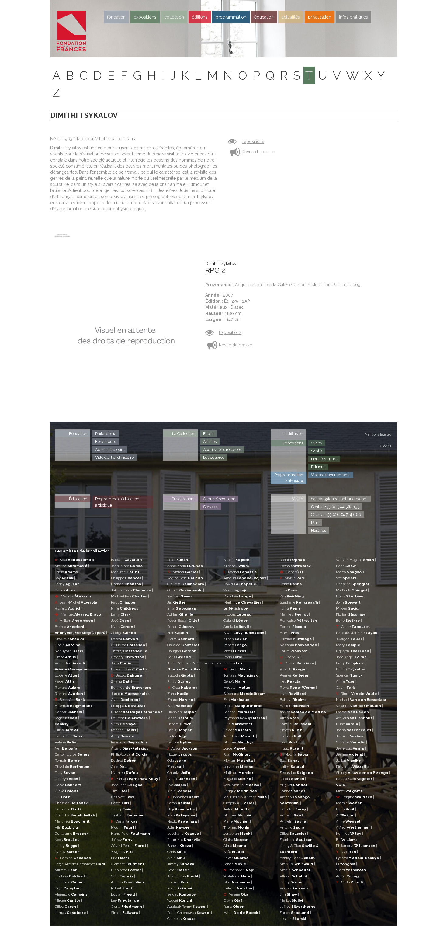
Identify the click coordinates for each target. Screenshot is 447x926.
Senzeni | (241, 712)
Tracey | (122, 809)
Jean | (294, 693)
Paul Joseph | (355, 779)
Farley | (68, 584)
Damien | (74, 858)
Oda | (177, 760)
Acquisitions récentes (222, 449)
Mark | (123, 627)
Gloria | (127, 906)
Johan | (236, 864)
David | (241, 584)
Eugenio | (238, 779)
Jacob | (129, 675)
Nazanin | (299, 645)
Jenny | (293, 882)
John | (122, 663)
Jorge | (236, 748)
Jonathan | (70, 882)
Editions (318, 467)
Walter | (295, 706)
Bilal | (180, 706)
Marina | (72, 566)
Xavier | (238, 730)
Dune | (348, 724)
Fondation (116, 17)
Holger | (180, 754)
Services (210, 506)
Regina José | (186, 578)
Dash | (347, 566)
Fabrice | (180, 742)
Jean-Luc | (351, 748)
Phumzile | (185, 839)
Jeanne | (350, 754)
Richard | (69, 608)
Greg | (183, 687)
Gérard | (185, 590)
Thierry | (130, 651)
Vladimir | (70, 639)
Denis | (180, 730)
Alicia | (290, 718)
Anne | (349, 821)
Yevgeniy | (123, 852)
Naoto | (183, 821)
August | (294, 785)
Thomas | (237, 827)
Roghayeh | (240, 870)
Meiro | (180, 888)
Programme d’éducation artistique (117, 501)
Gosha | (296, 566)
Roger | (67, 718)
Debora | (180, 724)
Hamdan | (294, 809)
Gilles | (67, 730)
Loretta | (234, 663)
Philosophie (105, 433)
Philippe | (127, 578)
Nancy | (68, 852)
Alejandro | (72, 894)
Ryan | (238, 754)
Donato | (294, 627)
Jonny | (67, 846)
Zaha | (178, 693)
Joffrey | (122, 839)
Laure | (295, 651)
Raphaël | (124, 730)
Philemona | (356, 846)
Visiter (297, 498)
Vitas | (236, 651)
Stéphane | (245, 693)
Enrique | (241, 791)
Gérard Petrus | (129, 846)
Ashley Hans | (298, 858)
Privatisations (183, 498)
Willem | (75, 620)
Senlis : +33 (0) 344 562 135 (335, 506)
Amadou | (295, 797)
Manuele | (126, 572)
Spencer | (350, 675)
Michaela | (352, 590)
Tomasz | (242, 675)
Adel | (75, 560)
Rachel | (241, 572)
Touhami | (128, 815)
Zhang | (121, 681)
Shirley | (363, 773)
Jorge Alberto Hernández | (81, 864)
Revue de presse (258, 151)
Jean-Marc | (127, 566)
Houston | (238, 687)
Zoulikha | (76, 815)
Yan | (293, 596)
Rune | (235, 906)
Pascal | (125, 639)
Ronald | (293, 560)
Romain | (69, 760)
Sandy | (295, 912)
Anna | (346, 681)
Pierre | (181, 639)
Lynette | (358, 858)
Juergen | (350, 639)
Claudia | (186, 584)
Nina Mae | (127, 870)
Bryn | (69, 888)
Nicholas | (182, 712)
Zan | (175, 766)
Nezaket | (123, 797)
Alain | (125, 700)
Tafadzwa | (240, 736)
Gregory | (128, 657)
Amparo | (292, 815)
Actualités (291, 17)
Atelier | (355, 718)
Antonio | (293, 827)
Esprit (208, 433)
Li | (346, 864)
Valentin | (359, 706)
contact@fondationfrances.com (339, 498)
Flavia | (290, 633)
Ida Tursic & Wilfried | (246, 797)
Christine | (353, 584)
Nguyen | (353, 651)
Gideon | (292, 730)
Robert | (123, 888)
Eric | (121, 858)
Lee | (127, 900)
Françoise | (299, 620)
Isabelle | (127, 560)
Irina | (182, 608)
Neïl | (67, 748)
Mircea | (68, 900)
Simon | (125, 912)
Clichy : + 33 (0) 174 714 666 (336, 514)
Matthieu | (73, 821)
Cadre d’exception (219, 498)
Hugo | (292, 748)
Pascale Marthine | (357, 633)
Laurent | (130, 718)
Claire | (237, 839)
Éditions (199, 17)
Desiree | (124, 760)
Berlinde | (132, 687)
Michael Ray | (130, 596)
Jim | (289, 894)
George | (124, 633)
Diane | (66, 657)
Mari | (182, 815)
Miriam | (67, 870)
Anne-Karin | (186, 566)
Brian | (346, 809)
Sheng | (291, 657)
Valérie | (66, 742)
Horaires (318, 530)
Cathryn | (67, 779)
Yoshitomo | (238, 876)
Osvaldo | (184, 645)
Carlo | (350, 882)
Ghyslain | (73, 766)
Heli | (291, 681)
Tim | (120, 791)
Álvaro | (130, 748)
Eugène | (68, 675)
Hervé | (69, 785)
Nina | (125, 608)
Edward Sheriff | (130, 669)
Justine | (297, 639)
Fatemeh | (74, 706)
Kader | (66, 681)
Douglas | (182, 651)
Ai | (346, 815)
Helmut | (239, 888)
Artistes (210, 441)
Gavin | (346, 687)
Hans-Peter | (131, 833)
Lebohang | (184, 833)
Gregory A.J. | (240, 803)
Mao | (347, 852)
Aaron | (348, 876)
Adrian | (181, 614)
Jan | (131, 693)
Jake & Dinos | (132, 590)
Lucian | (124, 894)
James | (71, 912)
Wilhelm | (294, 821)
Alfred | (354, 827)
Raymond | (130, 742)
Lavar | (237, 858)
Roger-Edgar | (184, 620)
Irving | (291, 608)
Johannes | (184, 797)
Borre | (349, 620)
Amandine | (71, 663)
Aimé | (236, 846)
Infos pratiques (353, 17)
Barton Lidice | (73, 754)
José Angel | (352, 657)
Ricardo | (294, 669)
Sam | (123, 876)
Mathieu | (125, 773)
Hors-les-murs (324, 459)
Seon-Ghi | (71, 700)
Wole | (236, 590)
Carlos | (66, 590)
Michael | (237, 566)
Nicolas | (238, 614)
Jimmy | (181, 864)
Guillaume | (73, 833)
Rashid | (182, 779)
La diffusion (292, 433)
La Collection (183, 433)
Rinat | (350, 791)
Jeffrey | (298, 906)
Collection (174, 17)
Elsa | (290, 760)
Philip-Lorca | (130, 754)
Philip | (179, 681)
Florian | (352, 614)
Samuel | (297, 724)
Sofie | (235, 852)
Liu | (63, 797)
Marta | (351, 572)
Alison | (183, 748)
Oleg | (120, 766)
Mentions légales (378, 435)
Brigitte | (355, 797)
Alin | (67, 827)
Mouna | (296, 754)
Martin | (243, 602)
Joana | (354, 730)
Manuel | (79, 614)
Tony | (66, 773)
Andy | (124, 736)
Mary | (349, 645)
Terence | (178, 882)
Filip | (239, 724)
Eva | (177, 785)
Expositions (145, 17)
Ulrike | (67, 791)
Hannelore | (70, 736)
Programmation (231, 17)
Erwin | (234, 900)
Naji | (182, 809)
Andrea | (128, 882)
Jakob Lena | (183, 876)
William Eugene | (356, 560)
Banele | (180, 846)
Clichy (316, 443)
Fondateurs (105, 441)
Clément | (128, 864)
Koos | (68, 839)
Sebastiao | (297, 773)
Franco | (70, 627)
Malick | (293, 900)
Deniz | (292, 584)
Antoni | (237, 809)
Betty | (351, 663)
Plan (315, 522)
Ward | (352, 870)
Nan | (178, 633)
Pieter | (178, 736)
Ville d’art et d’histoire (114, 457)
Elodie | (68, 645)
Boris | (234, 657)
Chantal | (179, 773)
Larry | (121, 614)
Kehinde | (349, 833)
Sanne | (293, 791)
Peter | (178, 560)
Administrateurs (109, 449)
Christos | (351, 742)
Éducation (78, 498)
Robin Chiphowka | (189, 912)
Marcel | (183, 572)
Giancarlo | (68, 809)
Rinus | (357, 693)
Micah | (236, 639)
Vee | (347, 578)
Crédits (385, 446)
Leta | (289, 590)
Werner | (295, 675)
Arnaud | (246, 578)
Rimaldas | (353, 766)
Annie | (238, 627)
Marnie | (349, 803)
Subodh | (181, 675)
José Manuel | (127, 785)
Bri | (347, 839)
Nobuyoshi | (70, 651)
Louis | (350, 596)
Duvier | (137, 712)
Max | (238, 882)
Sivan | (245, 633)
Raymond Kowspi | (245, 718)
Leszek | (294, 919)
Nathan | (127, 584)
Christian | (72, 803)
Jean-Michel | (77, 602)
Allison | (295, 876)
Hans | (242, 912)
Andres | (295, 888)
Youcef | (180, 900)
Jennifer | (350, 736)
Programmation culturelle (288, 477)
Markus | (74, 596)
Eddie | (67, 572)
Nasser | (69, 712)
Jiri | (177, 602)
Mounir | (123, 827)
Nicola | (293, 779)
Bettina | (294, 700)
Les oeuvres (213, 457)
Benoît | (236, 681)
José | (121, 620)
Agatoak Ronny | (187, 906)
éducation (264, 17)
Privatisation (319, 17)
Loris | (180, 657)
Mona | (181, 718)
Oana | (125, 821)
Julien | (293, 766)
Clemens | (182, 919)
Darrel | (121, 803)
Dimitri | (351, 669)
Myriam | (239, 760)
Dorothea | (238, 596)
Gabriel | (236, 620)
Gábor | (292, 572)
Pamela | (135, 779)
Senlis (316, 451)
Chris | (177, 852)
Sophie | (237, 560)
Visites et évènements (330, 474)
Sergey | (182, 894)
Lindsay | (72, 876)
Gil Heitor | (129, 645)
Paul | (124, 602)
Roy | (65, 578)
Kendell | (180, 596)
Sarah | (179, 803)
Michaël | (238, 815)
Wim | (124, 724)
